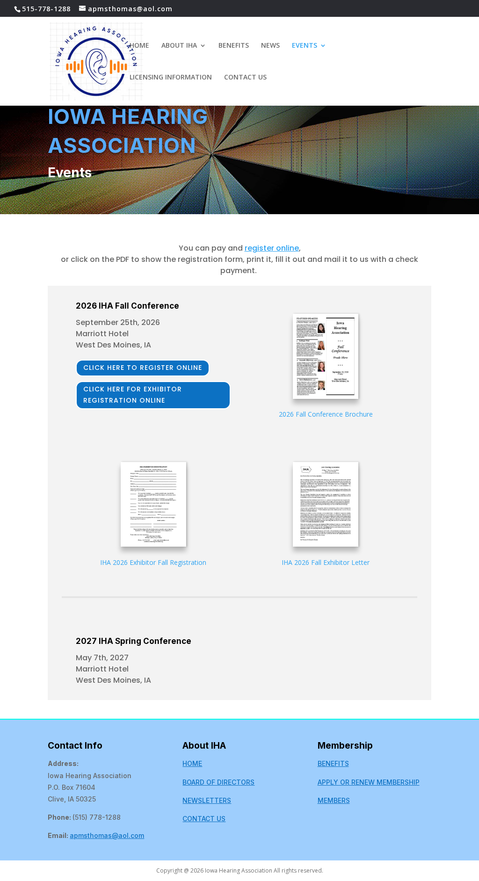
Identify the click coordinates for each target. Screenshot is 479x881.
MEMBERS (334, 800)
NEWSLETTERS (206, 800)
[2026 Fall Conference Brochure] (325, 358)
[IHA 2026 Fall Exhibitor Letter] (325, 506)
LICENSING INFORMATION (171, 77)
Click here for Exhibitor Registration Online (132, 394)
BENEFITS (233, 46)
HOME (139, 46)
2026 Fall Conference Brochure (326, 414)
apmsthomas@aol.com (107, 835)
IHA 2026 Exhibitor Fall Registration (153, 562)
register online (272, 248)
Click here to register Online (142, 367)
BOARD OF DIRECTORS (218, 782)
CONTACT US (245, 77)
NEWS (270, 46)
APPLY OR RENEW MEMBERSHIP (369, 782)
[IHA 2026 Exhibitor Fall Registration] (153, 506)
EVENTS (304, 46)
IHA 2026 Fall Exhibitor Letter (326, 562)
